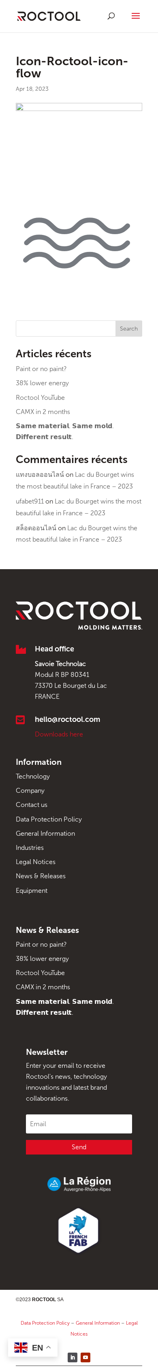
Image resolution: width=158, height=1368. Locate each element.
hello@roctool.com (67, 719)
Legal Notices (36, 862)
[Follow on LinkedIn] (72, 1357)
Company (30, 790)
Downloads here (59, 734)
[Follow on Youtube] (85, 1357)
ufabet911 (30, 501)
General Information (45, 833)
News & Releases (41, 876)
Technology (33, 776)
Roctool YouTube (40, 397)
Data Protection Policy (49, 819)
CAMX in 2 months (43, 412)
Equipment (31, 890)
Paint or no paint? (41, 369)
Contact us (31, 805)
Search (129, 328)
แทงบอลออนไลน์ (40, 474)
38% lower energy (42, 383)
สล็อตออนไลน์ (36, 528)
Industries (30, 848)
